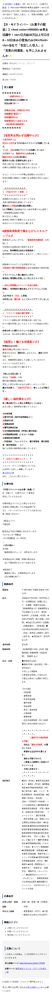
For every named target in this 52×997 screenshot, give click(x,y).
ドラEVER (7, 4)
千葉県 (17, 4)
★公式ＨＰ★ (8, 473)
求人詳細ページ (34, 987)
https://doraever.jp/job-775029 (32, 963)
